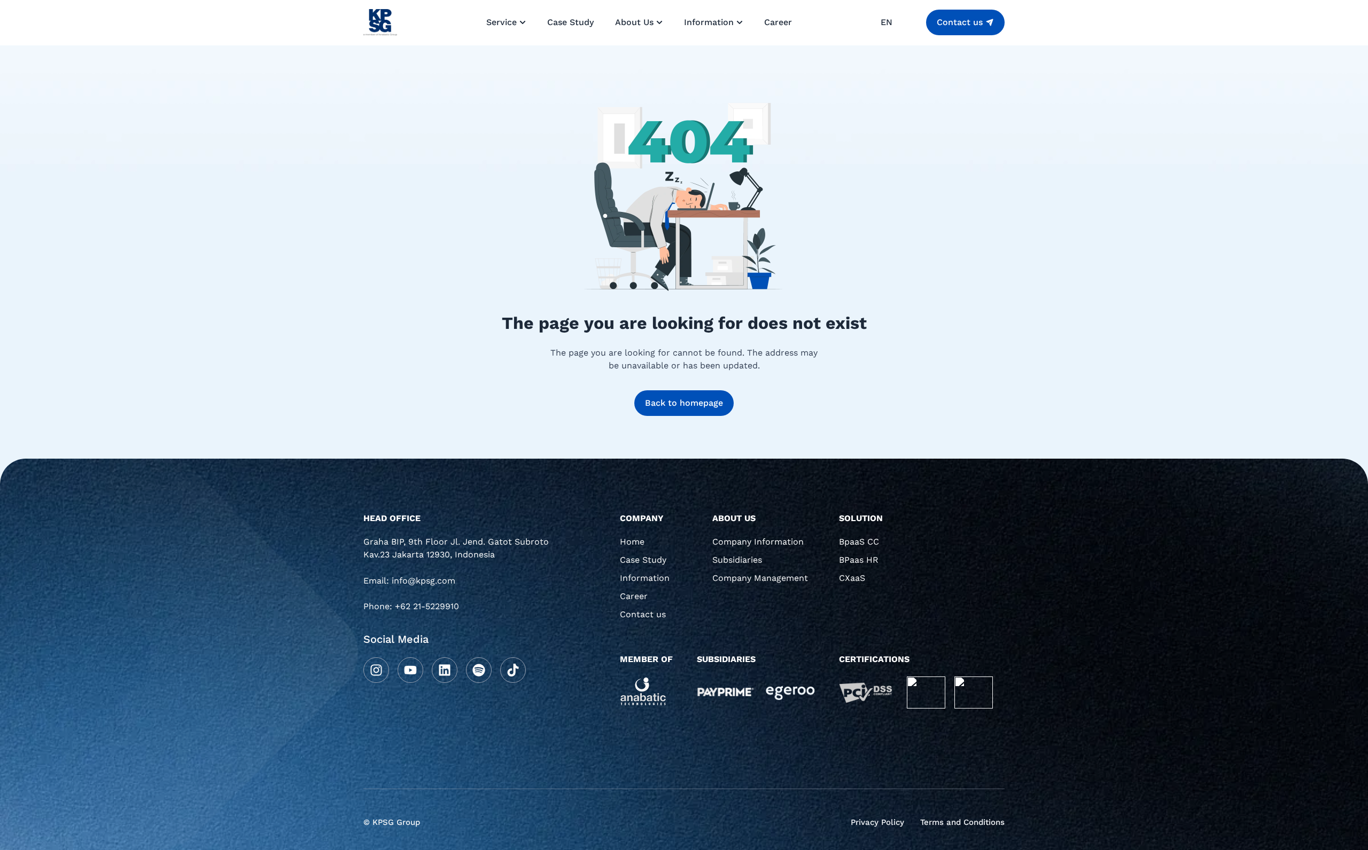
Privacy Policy (877, 822)
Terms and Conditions (962, 822)
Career (634, 596)
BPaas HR (859, 560)
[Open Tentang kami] (659, 22)
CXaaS (852, 578)
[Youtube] (410, 670)
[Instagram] (376, 670)
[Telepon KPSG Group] (459, 610)
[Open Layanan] (522, 22)
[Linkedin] (444, 670)
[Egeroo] (790, 692)
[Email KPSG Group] (459, 584)
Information (645, 578)
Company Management (760, 578)
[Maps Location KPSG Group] (459, 552)
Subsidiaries (737, 560)
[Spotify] (479, 670)
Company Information (758, 542)
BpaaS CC (859, 542)
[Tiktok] (513, 670)
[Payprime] (726, 690)
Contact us (643, 614)
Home (632, 542)
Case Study (643, 560)
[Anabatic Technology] (643, 691)
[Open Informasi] (739, 22)
